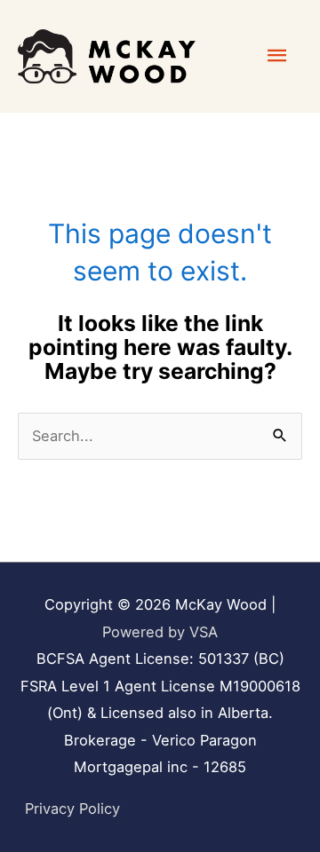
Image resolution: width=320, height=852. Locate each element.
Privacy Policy (72, 808)
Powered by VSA (160, 632)
